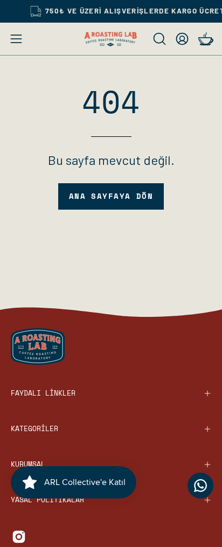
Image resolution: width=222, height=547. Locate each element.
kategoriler (34, 429)
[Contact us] (200, 485)
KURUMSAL (28, 464)
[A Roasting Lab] (111, 39)
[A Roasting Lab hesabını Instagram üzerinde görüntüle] (19, 537)
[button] (158, 38)
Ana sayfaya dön (111, 196)
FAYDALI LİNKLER (43, 393)
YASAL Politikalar (47, 500)
